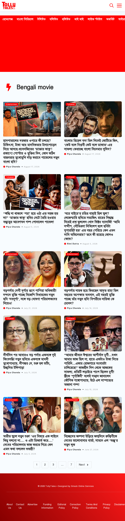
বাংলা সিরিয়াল (25, 19)
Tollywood (71, 104)
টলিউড (41, 19)
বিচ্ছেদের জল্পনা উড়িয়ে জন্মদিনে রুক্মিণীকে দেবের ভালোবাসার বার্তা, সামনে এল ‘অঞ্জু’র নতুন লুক (91, 440)
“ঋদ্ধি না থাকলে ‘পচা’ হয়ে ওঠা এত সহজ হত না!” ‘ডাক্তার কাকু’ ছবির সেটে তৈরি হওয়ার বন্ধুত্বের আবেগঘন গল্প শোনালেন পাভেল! (30, 218)
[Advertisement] (62, 47)
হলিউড (66, 19)
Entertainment (11, 104)
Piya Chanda (13, 166)
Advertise (32, 504)
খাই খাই (79, 19)
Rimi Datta (73, 243)
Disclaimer (119, 504)
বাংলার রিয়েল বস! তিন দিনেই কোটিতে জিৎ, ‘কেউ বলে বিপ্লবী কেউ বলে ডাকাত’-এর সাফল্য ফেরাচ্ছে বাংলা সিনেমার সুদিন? (91, 145)
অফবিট (110, 19)
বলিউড (54, 19)
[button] (111, 5)
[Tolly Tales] (9, 5)
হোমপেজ (7, 19)
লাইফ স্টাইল (95, 19)
